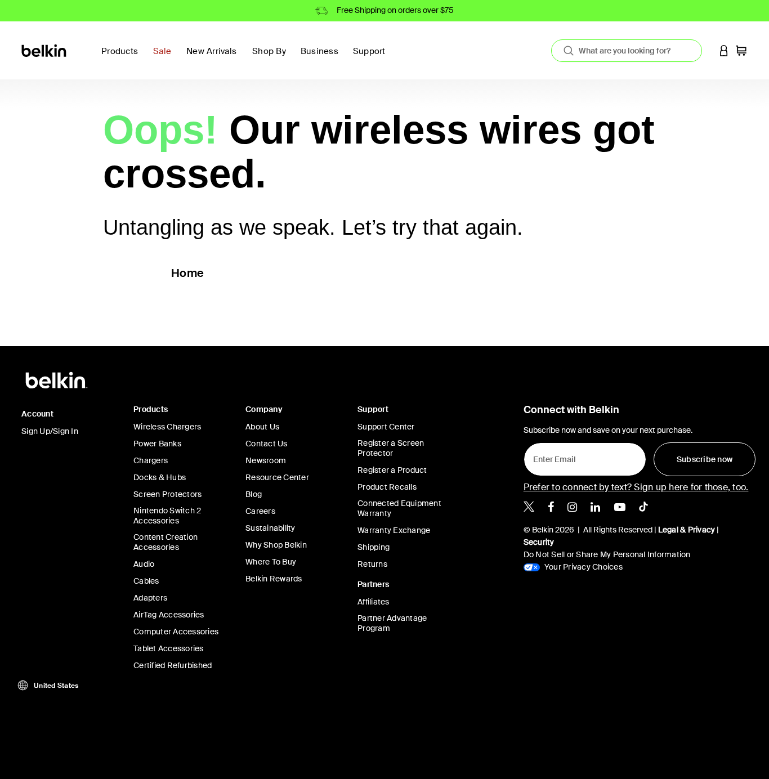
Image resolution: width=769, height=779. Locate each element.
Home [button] (187, 273)
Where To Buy (270, 562)
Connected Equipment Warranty (399, 508)
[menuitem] (165, 57)
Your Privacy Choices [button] (583, 567)
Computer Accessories (175, 631)
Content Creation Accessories (165, 542)
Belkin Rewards (273, 579)
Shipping (373, 547)
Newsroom (265, 460)
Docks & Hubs (159, 477)
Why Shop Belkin (276, 545)
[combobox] (626, 50)
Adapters (150, 598)
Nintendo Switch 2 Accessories (167, 515)
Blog (253, 494)
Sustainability (270, 528)
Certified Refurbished (172, 665)
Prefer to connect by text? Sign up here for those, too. (636, 487)
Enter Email (551, 456)
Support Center (386, 427)
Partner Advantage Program (392, 623)
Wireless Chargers (167, 427)
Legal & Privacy (687, 530)
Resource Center (277, 477)
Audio (143, 564)
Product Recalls (387, 487)
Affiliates (373, 602)
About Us (262, 427)
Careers (260, 511)
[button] (724, 50)
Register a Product (392, 470)
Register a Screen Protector (390, 448)
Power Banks (157, 443)
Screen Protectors (167, 494)
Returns (372, 564)
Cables (146, 581)
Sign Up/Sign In (49, 431)
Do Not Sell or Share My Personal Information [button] (607, 554)
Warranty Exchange (393, 530)
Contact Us (266, 443)
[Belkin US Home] (44, 50)
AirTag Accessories (168, 615)
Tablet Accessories (168, 648)
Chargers (150, 460)
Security (539, 542)
